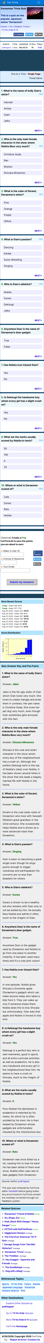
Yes (6, 372)
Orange (8, 208)
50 (5, 448)
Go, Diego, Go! (12, 1217)
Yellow (7, 221)
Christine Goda (12, 154)
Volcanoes (29, 1287)
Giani (7, 114)
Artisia (7, 108)
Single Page (34, 74)
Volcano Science (10, 1290)
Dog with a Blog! (14, 1271)
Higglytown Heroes (15, 1233)
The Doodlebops (13, 1267)
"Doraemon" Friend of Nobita (19, 1214)
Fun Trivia (12, 2)
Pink (6, 202)
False (7, 346)
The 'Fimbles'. (12, 1256)
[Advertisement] (22, 60)
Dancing (8, 247)
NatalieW (13, 1191)
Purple (7, 214)
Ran (6, 160)
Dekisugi (9, 304)
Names (36, 1284)
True (6, 340)
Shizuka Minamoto (14, 172)
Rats (6, 509)
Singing (8, 265)
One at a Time (18, 74)
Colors (27, 1284)
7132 (40, 47)
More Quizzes (21, 1319)
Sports (5, 1284)
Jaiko (7, 120)
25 (5, 467)
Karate (7, 253)
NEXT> (38, 130)
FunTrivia (17, 1326)
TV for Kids (16, 1284)
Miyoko (8, 166)
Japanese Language (12, 1287)
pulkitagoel (6, 47)
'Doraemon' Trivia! (14, 1252)
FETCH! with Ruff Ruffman (18, 1229)
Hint (41, 94)
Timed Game (35, 78)
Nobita (7, 292)
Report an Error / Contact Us (25, 1339)
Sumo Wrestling (13, 259)
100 (6, 454)
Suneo (7, 298)
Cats (6, 496)
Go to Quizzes (19, 1313)
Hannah (8, 102)
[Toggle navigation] (38, 2)
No (5, 379)
